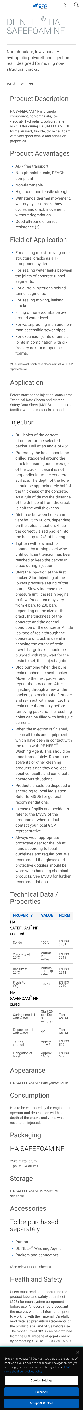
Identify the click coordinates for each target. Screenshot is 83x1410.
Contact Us (66, 6)
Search (76, 3)
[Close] (78, 1352)
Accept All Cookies (41, 1403)
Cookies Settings (41, 1380)
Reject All (41, 1392)
